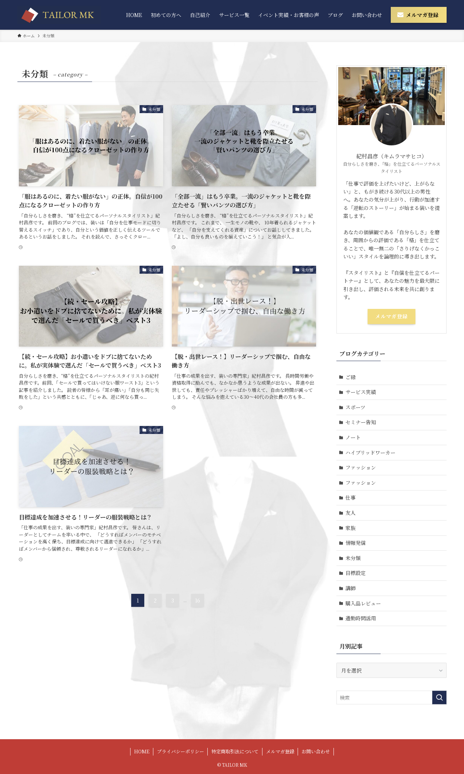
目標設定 (355, 572)
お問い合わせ (316, 751)
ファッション (360, 467)
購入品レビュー (363, 603)
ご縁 (350, 377)
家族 (350, 527)
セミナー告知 (360, 422)
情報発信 (355, 542)
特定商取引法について (234, 751)
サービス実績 (360, 392)
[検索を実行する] (439, 697)
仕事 (350, 497)
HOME (141, 751)
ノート (353, 437)
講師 (350, 588)
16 (197, 600)
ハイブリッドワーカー (370, 452)
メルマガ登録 (391, 316)
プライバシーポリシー (180, 751)
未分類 (353, 558)
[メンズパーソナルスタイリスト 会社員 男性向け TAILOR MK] (59, 15)
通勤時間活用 (360, 618)
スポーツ (355, 407)
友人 (350, 512)
